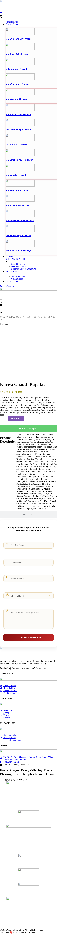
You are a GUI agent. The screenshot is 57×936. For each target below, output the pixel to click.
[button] (28, 15)
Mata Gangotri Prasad (16, 99)
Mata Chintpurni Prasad (17, 190)
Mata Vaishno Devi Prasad (19, 39)
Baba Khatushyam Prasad (18, 235)
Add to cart (16, 418)
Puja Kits (11, 317)
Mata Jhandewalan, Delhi (18, 205)
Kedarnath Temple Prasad (18, 114)
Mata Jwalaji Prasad (16, 175)
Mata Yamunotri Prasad (17, 84)
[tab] (28, 428)
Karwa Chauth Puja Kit (26, 317)
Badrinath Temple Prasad (18, 129)
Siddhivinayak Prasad (16, 69)
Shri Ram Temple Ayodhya (18, 251)
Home (2, 317)
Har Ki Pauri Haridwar (16, 145)
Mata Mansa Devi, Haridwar (19, 160)
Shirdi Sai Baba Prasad (17, 54)
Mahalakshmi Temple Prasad (20, 220)
